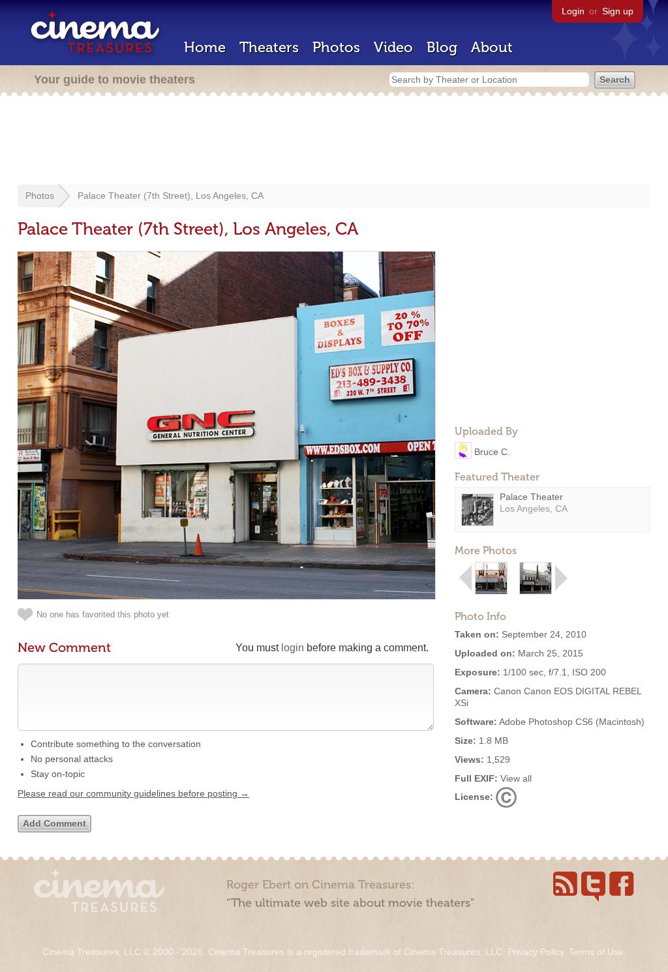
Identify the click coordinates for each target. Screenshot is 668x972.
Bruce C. (492, 451)
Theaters (269, 47)
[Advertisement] (334, 141)
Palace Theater (531, 497)
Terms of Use (596, 952)
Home (205, 47)
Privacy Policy (536, 952)
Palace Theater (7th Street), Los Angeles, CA (171, 195)
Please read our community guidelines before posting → (133, 793)
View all (516, 778)
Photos (336, 47)
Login (573, 11)
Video (393, 47)
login (292, 647)
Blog (442, 47)
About (492, 47)
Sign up (617, 11)
